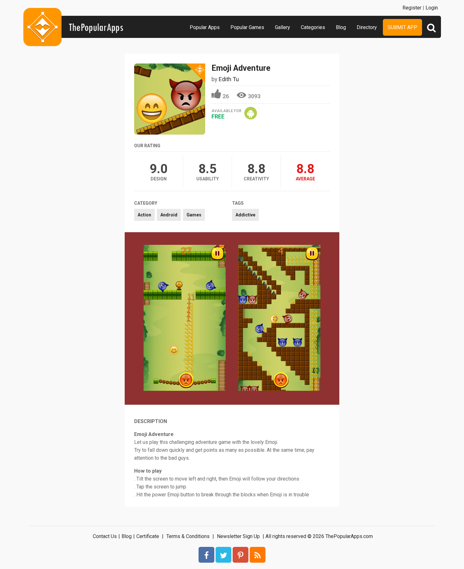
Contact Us (105, 536)
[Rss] (257, 555)
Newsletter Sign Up (238, 536)
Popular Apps (205, 27)
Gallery (282, 27)
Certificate (147, 536)
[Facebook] (206, 555)
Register (411, 8)
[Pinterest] (240, 555)
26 (226, 96)
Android (168, 214)
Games (194, 214)
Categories (313, 27)
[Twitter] (223, 555)
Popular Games (247, 27)
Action (144, 214)
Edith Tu (229, 79)
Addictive (245, 214)
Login (431, 8)
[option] (184, 318)
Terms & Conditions (188, 536)
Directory (367, 27)
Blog (341, 27)
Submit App (402, 27)
